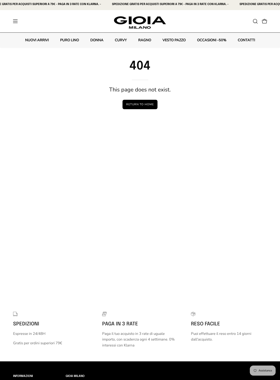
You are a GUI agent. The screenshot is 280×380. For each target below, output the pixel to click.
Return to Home (140, 104)
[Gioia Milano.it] (140, 21)
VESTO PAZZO (174, 40)
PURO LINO (69, 40)
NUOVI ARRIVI (37, 40)
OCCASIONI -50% (211, 40)
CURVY (121, 40)
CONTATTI (246, 40)
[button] (255, 21)
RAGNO (144, 40)
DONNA (96, 40)
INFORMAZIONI (23, 376)
